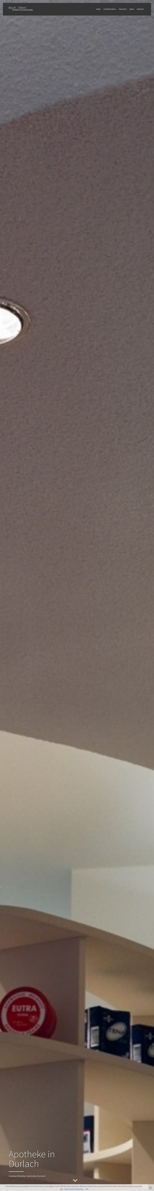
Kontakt (140, 9)
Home (98, 9)
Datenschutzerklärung (73, 1189)
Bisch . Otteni (17, 8)
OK (87, 1189)
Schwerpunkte (109, 9)
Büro (132, 9)
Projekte (123, 9)
